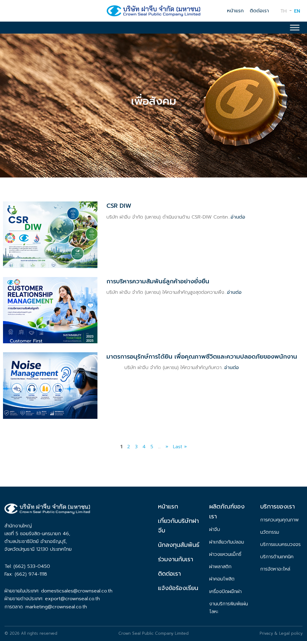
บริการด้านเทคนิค (277, 556)
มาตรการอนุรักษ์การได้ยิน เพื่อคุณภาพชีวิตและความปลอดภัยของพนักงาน (201, 356)
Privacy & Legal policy (281, 633)
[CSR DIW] (50, 263)
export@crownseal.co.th (72, 598)
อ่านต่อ (238, 217)
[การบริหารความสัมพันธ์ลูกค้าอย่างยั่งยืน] (50, 339)
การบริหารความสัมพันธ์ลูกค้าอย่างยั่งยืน (157, 281)
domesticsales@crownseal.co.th (76, 591)
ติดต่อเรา (259, 10)
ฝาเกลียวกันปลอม (226, 542)
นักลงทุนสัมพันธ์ (178, 544)
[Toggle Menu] (295, 28)
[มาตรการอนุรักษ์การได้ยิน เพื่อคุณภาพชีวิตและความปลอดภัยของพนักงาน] (50, 414)
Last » (180, 446)
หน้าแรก (235, 10)
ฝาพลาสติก (220, 566)
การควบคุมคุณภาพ (279, 519)
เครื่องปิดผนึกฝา (225, 591)
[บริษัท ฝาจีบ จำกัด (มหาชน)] (153, 12)
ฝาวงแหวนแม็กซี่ (225, 554)
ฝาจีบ (214, 529)
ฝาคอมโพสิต (221, 579)
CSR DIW (118, 205)
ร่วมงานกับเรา (175, 559)
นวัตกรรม (269, 532)
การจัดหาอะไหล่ (275, 569)
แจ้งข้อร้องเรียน (178, 587)
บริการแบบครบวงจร (280, 544)
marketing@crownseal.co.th (56, 606)
